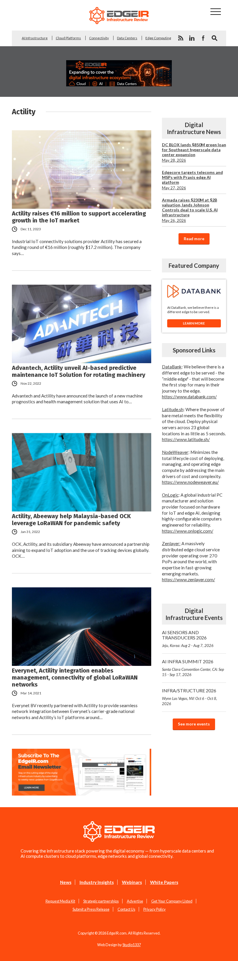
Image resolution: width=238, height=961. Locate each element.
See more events (194, 724)
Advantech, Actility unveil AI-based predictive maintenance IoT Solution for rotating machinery (78, 371)
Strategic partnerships (101, 901)
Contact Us (126, 909)
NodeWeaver (175, 452)
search (214, 38)
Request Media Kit (60, 901)
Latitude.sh (172, 409)
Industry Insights (97, 882)
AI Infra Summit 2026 (193, 668)
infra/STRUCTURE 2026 (189, 697)
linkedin (192, 38)
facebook (203, 38)
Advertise (135, 901)
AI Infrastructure (35, 38)
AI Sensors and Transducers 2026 (188, 639)
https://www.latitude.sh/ (186, 439)
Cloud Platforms (68, 38)
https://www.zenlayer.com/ (188, 579)
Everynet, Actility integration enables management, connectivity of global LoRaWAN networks (75, 677)
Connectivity (99, 38)
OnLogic (170, 495)
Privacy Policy (154, 909)
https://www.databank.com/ (189, 396)
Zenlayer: (171, 543)
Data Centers (127, 38)
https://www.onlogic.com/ (187, 531)
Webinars (132, 882)
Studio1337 (131, 944)
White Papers (164, 882)
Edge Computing (158, 38)
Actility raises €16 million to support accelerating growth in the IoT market (79, 217)
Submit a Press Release (91, 909)
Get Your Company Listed (171, 901)
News (65, 882)
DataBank (172, 366)
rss (180, 38)
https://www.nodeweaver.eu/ (190, 482)
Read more (194, 238)
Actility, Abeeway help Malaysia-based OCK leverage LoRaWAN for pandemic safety (71, 520)
